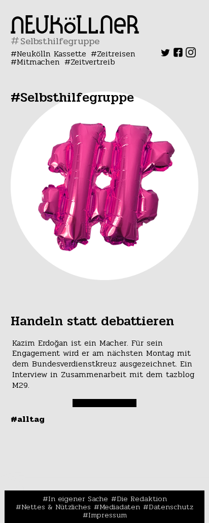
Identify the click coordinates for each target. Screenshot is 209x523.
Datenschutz (171, 506)
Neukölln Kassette (51, 53)
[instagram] (191, 54)
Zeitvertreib (93, 61)
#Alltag (28, 419)
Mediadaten (119, 506)
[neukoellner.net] (75, 30)
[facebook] (178, 54)
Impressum (107, 514)
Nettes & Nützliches (56, 506)
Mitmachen (38, 61)
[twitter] (165, 54)
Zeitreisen (116, 53)
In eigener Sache (78, 498)
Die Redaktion (142, 498)
